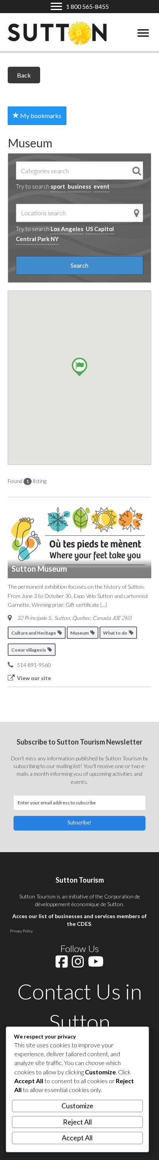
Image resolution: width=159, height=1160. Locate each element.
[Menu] (143, 33)
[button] (79, 823)
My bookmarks (40, 115)
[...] (103, 604)
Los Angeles (67, 228)
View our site (34, 678)
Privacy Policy (21, 931)
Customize (77, 1105)
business (79, 186)
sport (58, 186)
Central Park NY (37, 238)
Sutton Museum (39, 568)
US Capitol (100, 228)
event (101, 186)
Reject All (77, 1122)
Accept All (77, 1137)
